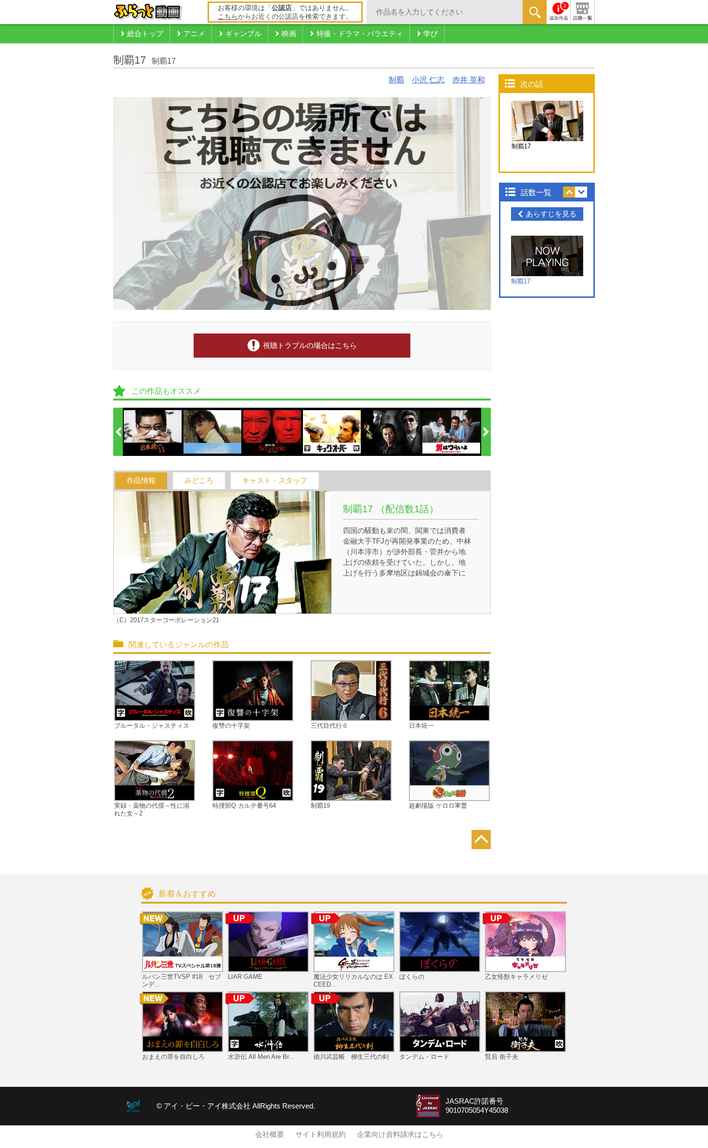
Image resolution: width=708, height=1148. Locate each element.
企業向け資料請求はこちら (400, 1134)
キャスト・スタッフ (274, 480)
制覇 (396, 80)
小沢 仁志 (428, 80)
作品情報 (141, 480)
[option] (153, 432)
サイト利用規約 (320, 1134)
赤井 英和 (468, 80)
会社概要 (269, 1134)
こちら (228, 16)
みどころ (198, 480)
